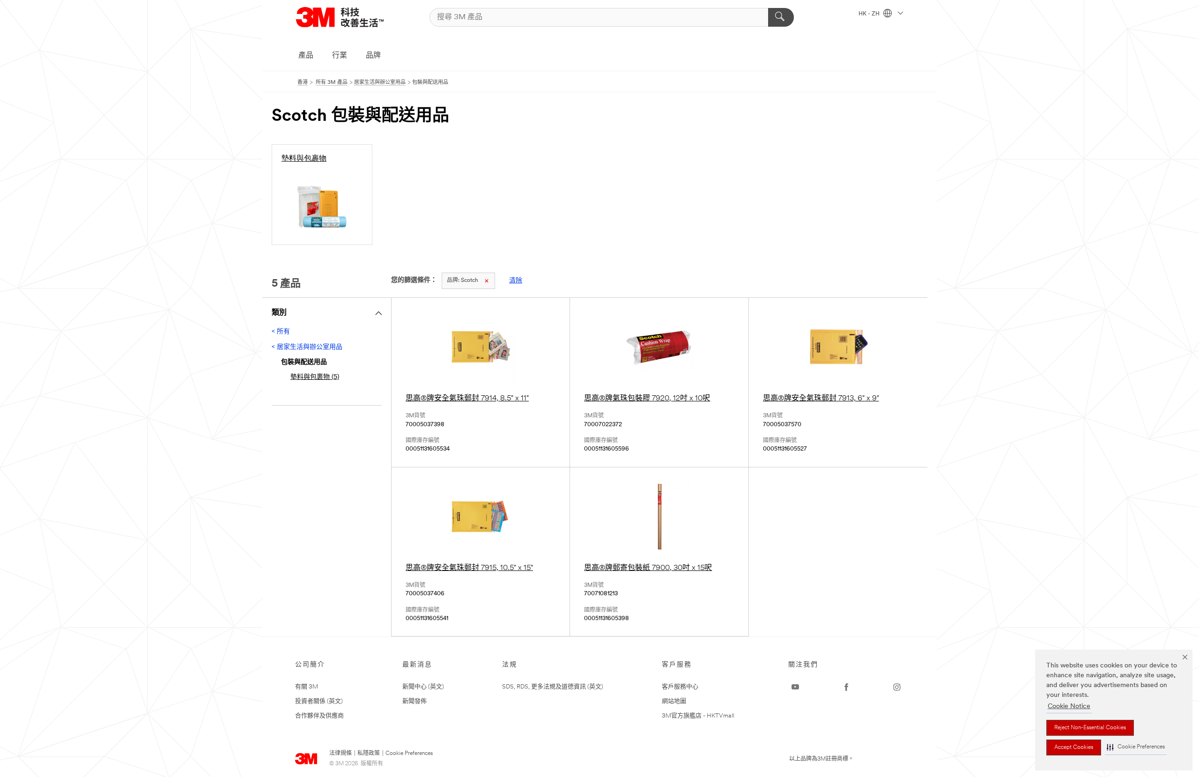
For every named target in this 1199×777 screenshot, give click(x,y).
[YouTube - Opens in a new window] (795, 687)
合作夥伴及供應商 (319, 716)
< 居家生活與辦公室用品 (307, 347)
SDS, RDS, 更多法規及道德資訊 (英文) (552, 687)
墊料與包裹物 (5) (314, 377)
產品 (305, 55)
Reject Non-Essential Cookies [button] (1090, 728)
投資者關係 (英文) (319, 701)
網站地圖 (674, 701)
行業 (339, 55)
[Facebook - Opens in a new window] (846, 687)
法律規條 (340, 753)
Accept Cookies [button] (1073, 747)
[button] (1136, 747)
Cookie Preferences (409, 753)
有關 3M (306, 687)
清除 (515, 280)
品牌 (373, 55)
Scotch (462, 280)
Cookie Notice (1069, 706)
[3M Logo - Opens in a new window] (340, 17)
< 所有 (281, 331)
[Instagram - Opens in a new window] (897, 687)
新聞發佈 (414, 701)
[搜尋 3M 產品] (781, 17)
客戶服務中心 (680, 687)
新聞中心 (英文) (423, 687)
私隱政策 (368, 753)
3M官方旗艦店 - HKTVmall (698, 716)
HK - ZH (870, 14)
